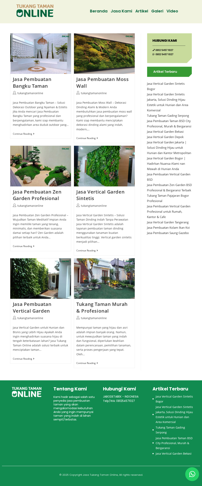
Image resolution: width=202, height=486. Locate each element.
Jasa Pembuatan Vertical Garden (32, 307)
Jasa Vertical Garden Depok (165, 137)
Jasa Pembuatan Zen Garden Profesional (37, 195)
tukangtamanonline (30, 93)
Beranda (99, 11)
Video (172, 11)
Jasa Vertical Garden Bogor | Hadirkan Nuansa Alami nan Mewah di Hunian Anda (166, 163)
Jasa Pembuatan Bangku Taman (32, 82)
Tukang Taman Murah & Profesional (102, 307)
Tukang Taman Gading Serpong (168, 116)
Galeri (157, 11)
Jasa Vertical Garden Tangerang (168, 222)
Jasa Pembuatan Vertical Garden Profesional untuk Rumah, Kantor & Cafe (168, 211)
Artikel (141, 11)
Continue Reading (23, 134)
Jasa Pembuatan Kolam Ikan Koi (168, 227)
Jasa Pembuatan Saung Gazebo (168, 233)
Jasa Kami (121, 11)
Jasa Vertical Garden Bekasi (165, 131)
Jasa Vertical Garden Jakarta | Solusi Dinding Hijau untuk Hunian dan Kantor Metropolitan (169, 147)
